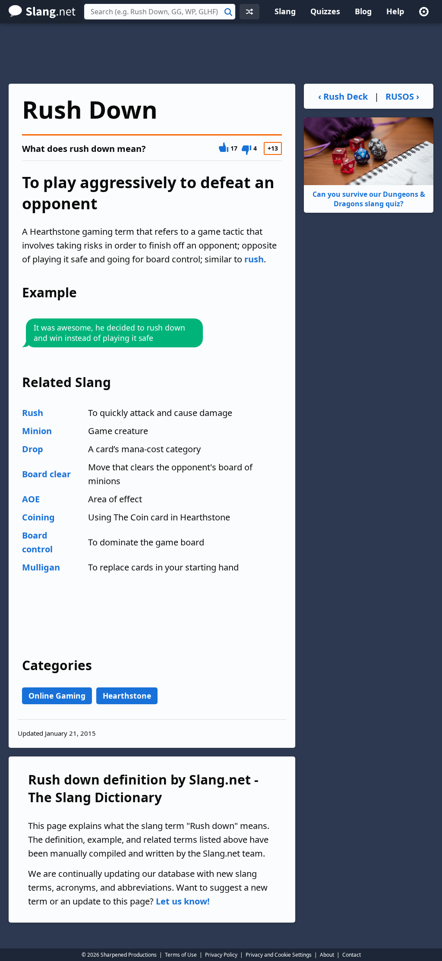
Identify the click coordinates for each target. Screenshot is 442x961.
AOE (31, 499)
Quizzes (325, 11)
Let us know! (183, 901)
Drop (32, 449)
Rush (32, 413)
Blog (363, 11)
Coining (38, 517)
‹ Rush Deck (343, 96)
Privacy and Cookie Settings (279, 954)
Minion (37, 431)
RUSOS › (402, 96)
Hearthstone (127, 695)
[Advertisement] (221, 53)
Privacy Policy (221, 954)
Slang (285, 11)
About (327, 954)
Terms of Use (181, 954)
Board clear (46, 474)
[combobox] (159, 11)
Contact (351, 954)
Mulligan (41, 567)
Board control (37, 542)
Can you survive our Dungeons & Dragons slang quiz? (369, 198)
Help (395, 11)
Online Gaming (56, 695)
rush (254, 259)
